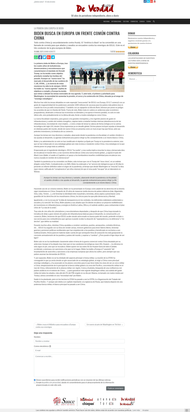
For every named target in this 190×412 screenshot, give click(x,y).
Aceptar (145, 410)
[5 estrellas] (124, 51)
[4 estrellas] (122, 51)
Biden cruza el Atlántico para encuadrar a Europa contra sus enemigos (56, 326)
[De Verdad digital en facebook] (145, 1)
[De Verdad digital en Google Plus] (151, 1)
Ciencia (142, 21)
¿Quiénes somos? (39, 1)
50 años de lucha (50, 1)
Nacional (106, 21)
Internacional (116, 21)
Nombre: (37, 337)
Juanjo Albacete (49, 51)
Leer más (136, 410)
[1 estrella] (117, 51)
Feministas (134, 21)
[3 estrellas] (120, 51)
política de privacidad (52, 382)
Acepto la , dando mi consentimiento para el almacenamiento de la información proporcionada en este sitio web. (75, 384)
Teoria (148, 21)
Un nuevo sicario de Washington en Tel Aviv (104, 324)
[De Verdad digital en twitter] (148, 1)
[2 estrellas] (118, 51)
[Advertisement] (79, 302)
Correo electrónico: (41, 346)
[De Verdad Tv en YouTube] (154, 1)
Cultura (126, 21)
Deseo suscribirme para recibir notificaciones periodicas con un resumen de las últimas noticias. (73, 380)
